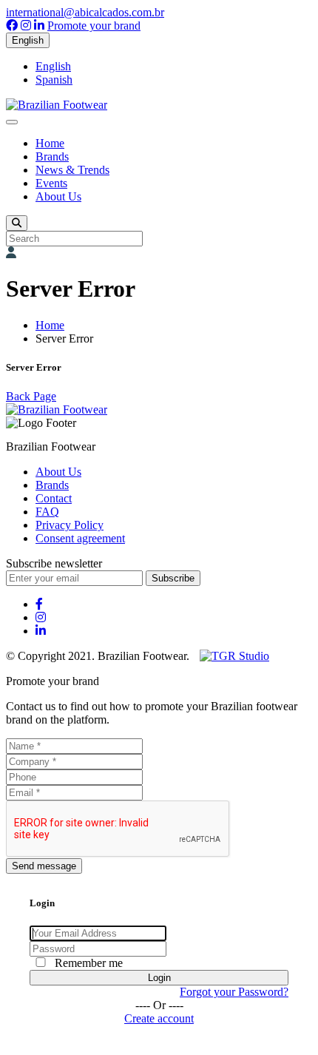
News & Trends (72, 170)
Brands (52, 156)
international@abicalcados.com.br (85, 12)
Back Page (31, 396)
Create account (159, 1018)
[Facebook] (12, 25)
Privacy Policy (69, 525)
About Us (58, 196)
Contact (53, 498)
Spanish (53, 79)
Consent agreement (80, 538)
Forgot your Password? (234, 991)
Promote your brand (94, 25)
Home (49, 143)
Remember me (89, 963)
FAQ (47, 511)
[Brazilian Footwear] (56, 104)
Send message (44, 866)
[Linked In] (39, 25)
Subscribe (173, 578)
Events (51, 183)
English (28, 40)
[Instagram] (26, 25)
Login (159, 977)
